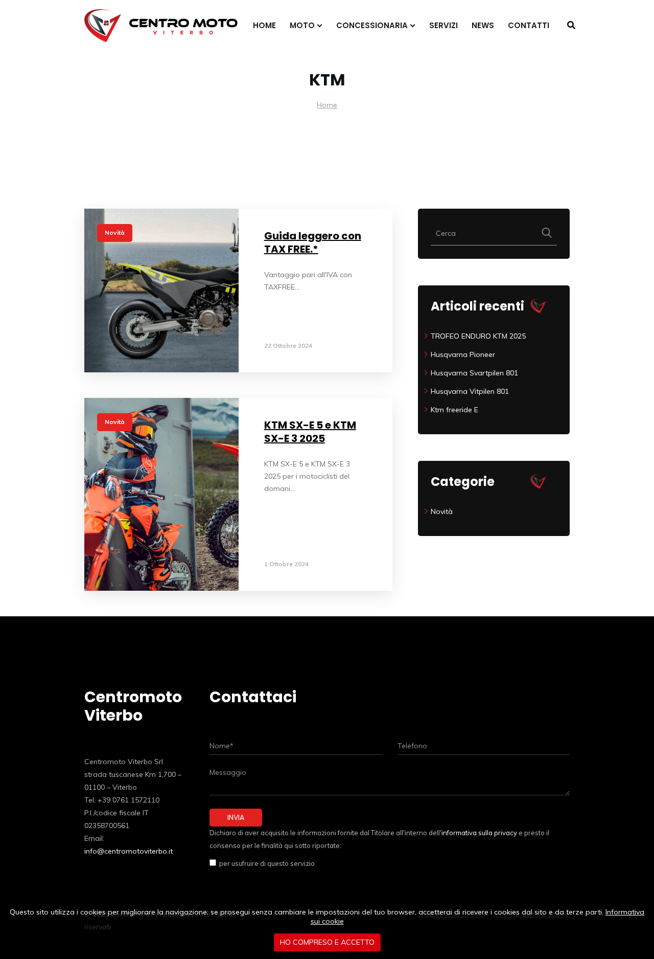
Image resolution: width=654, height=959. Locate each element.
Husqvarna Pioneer (463, 354)
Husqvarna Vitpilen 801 (470, 391)
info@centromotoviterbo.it (128, 851)
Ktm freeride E (454, 409)
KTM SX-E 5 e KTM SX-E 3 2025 (310, 431)
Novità (115, 232)
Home (327, 104)
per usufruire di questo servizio (265, 863)
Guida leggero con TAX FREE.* (312, 242)
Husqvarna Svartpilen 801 (474, 372)
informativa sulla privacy (479, 833)
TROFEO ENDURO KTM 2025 (478, 336)
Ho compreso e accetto (327, 942)
